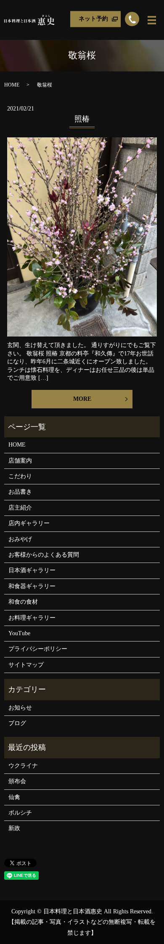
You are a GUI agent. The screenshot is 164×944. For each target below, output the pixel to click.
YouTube (19, 633)
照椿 (82, 119)
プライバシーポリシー (37, 649)
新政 (14, 828)
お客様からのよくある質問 (43, 555)
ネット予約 (93, 19)
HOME (11, 85)
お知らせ (20, 708)
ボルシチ (20, 813)
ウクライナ (23, 766)
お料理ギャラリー (32, 618)
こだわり (20, 476)
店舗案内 (20, 461)
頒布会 (17, 781)
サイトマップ (26, 665)
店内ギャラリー (29, 523)
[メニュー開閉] (152, 20)
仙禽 (14, 797)
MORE (82, 399)
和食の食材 (23, 602)
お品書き (20, 492)
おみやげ (20, 539)
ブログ (17, 723)
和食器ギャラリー (32, 586)
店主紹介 (20, 508)
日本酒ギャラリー (32, 570)
